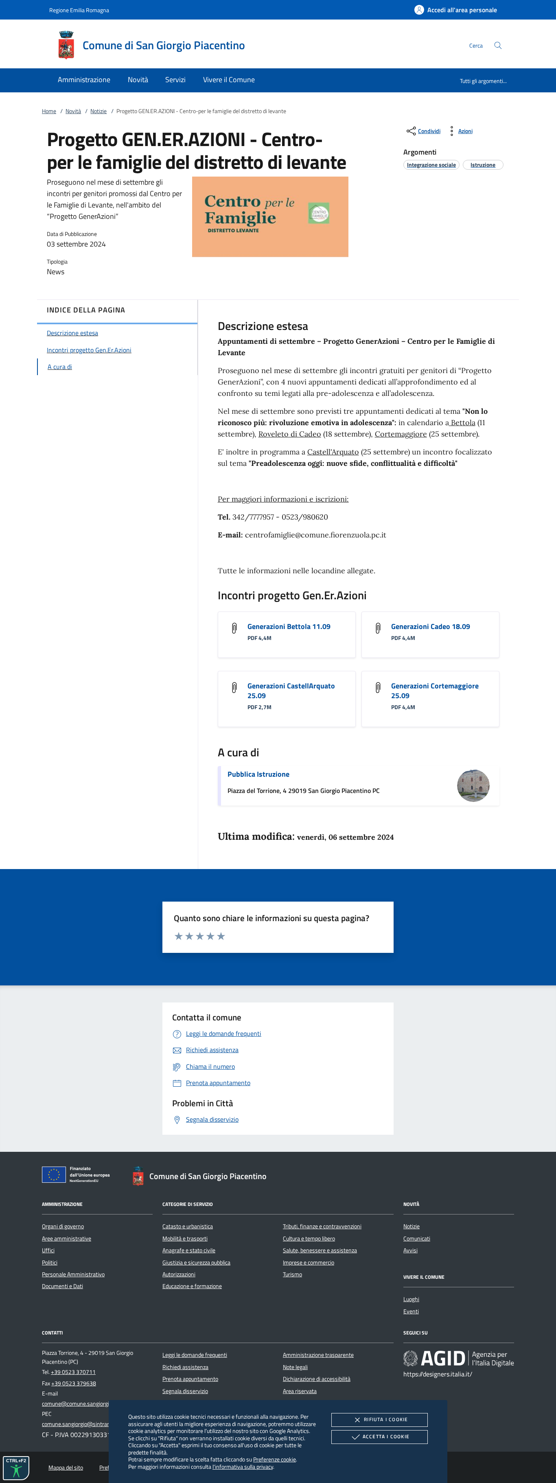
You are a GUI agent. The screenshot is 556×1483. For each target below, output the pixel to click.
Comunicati (416, 1238)
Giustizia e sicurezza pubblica (196, 1262)
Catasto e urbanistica (187, 1226)
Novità (73, 111)
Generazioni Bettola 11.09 (289, 626)
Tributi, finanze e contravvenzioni (322, 1226)
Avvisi (410, 1250)
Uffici (48, 1250)
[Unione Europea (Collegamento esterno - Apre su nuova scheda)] (78, 1176)
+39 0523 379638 (73, 1383)
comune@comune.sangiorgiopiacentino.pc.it (95, 1403)
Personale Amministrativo (73, 1274)
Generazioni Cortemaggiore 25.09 (435, 690)
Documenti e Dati (62, 1286)
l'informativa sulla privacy (242, 1466)
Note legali (295, 1367)
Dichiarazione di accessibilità (316, 1378)
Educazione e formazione (192, 1286)
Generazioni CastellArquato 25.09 (291, 690)
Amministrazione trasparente (318, 1354)
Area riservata (300, 1391)
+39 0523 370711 (73, 1371)
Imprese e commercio (308, 1262)
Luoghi (411, 1299)
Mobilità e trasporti (185, 1238)
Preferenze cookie (274, 1459)
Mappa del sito (65, 1467)
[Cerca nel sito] (498, 45)
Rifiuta (386, 1419)
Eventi (411, 1311)
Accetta (386, 1436)
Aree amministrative (66, 1238)
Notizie (98, 111)
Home (49, 111)
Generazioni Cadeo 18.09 (430, 626)
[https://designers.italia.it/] (458, 1358)
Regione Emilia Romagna (79, 10)
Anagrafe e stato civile (188, 1250)
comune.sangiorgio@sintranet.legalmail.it (92, 1424)
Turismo (292, 1274)
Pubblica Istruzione (258, 774)
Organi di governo (63, 1226)
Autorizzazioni (178, 1274)
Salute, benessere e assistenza (320, 1250)
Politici (49, 1262)
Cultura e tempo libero (309, 1238)
